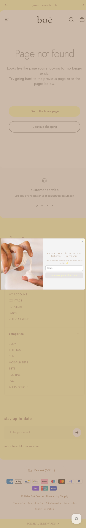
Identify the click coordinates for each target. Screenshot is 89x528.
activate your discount (64, 275)
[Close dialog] (82, 241)
